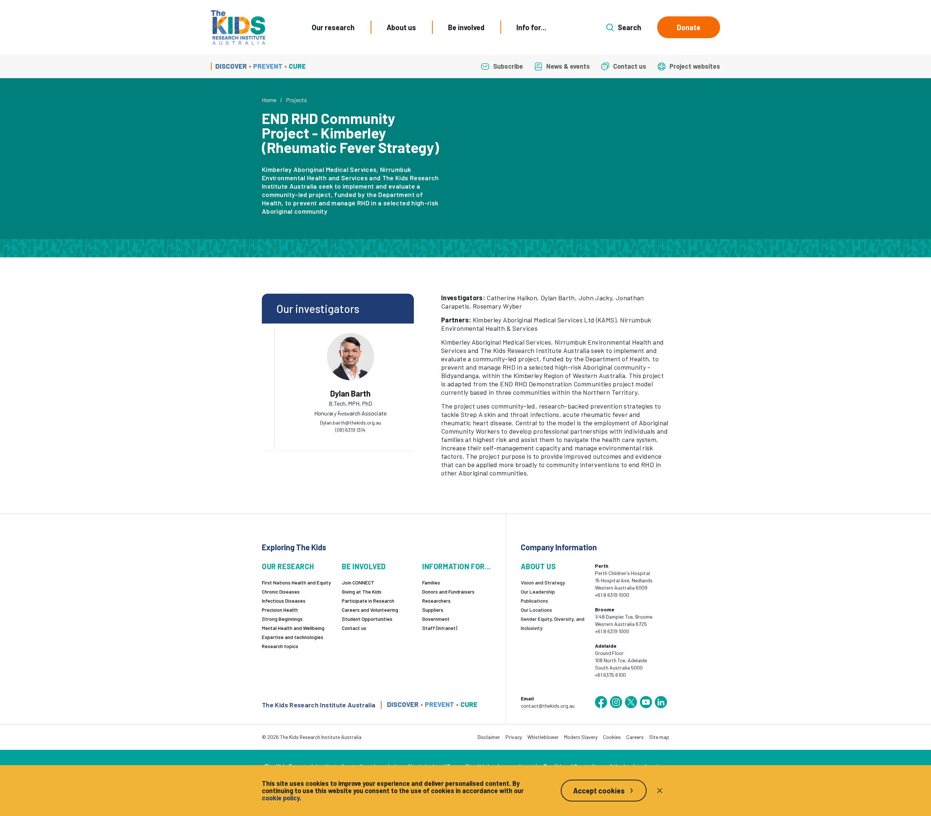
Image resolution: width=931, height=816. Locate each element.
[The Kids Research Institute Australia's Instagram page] (616, 702)
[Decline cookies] (659, 790)
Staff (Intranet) (439, 628)
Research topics (280, 646)
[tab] (327, 411)
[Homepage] (238, 27)
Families (431, 582)
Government (435, 619)
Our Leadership (538, 591)
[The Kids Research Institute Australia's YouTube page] (646, 702)
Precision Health (280, 610)
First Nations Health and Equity (296, 582)
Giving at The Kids (361, 591)
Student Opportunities (367, 619)
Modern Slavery (581, 737)
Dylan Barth (338, 393)
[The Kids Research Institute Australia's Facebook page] (601, 702)
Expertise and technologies (292, 637)
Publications (534, 601)
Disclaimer (489, 737)
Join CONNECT (358, 582)
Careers (635, 737)
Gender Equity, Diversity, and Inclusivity (552, 623)
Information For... (456, 566)
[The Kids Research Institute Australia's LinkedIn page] (661, 702)
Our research (333, 27)
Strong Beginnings (282, 619)
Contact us (354, 628)
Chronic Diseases (281, 591)
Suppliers (432, 610)
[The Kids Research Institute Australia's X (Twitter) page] (631, 702)
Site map (659, 737)
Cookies (612, 737)
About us (401, 27)
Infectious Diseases (283, 601)
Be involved (466, 27)
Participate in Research (368, 601)
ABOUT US (538, 566)
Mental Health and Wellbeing (293, 628)
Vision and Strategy (543, 582)
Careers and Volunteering (370, 610)
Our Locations (536, 610)
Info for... (531, 27)
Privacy (514, 737)
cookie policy (281, 798)
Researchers (436, 601)
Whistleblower (543, 737)
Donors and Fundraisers (448, 591)
